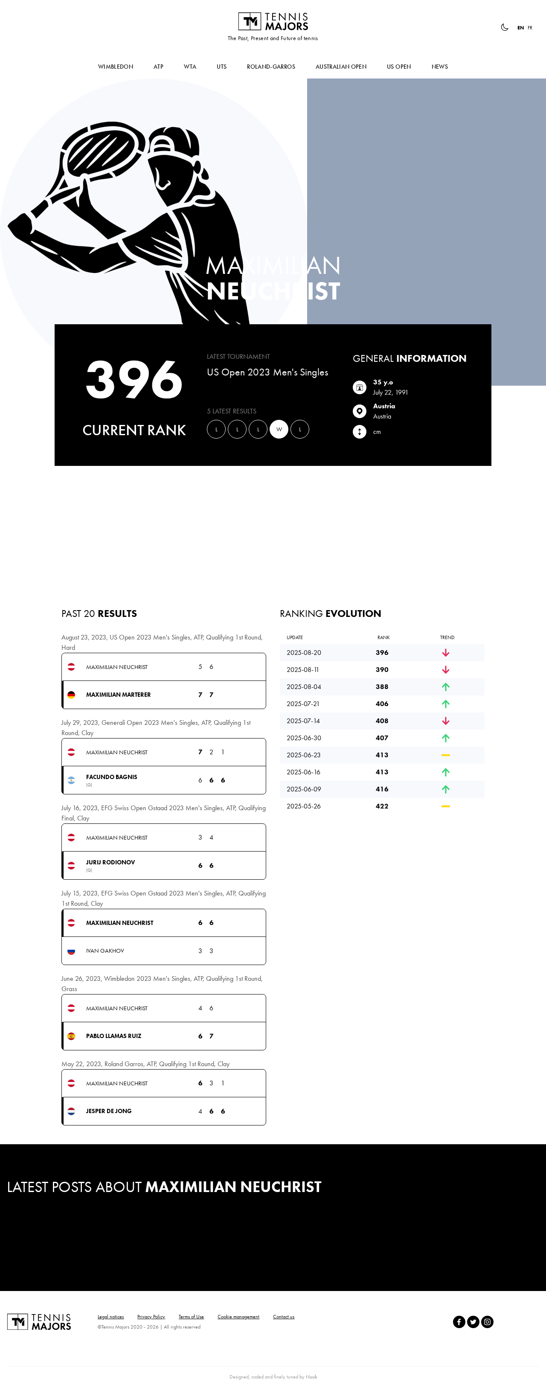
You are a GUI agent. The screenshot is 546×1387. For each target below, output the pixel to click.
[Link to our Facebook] (459, 1322)
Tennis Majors (273, 21)
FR (530, 27)
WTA (190, 66)
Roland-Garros (271, 66)
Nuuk (311, 1376)
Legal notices (111, 1316)
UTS (222, 66)
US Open (399, 66)
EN (520, 27)
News (440, 66)
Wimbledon (115, 66)
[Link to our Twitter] (473, 1322)
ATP (158, 66)
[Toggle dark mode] (505, 27)
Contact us (283, 1316)
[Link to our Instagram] (487, 1322)
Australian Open (341, 66)
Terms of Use (191, 1316)
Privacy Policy (151, 1316)
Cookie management (238, 1316)
